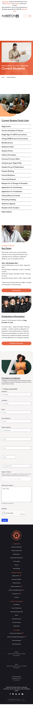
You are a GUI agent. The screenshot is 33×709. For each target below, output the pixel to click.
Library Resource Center (11, 195)
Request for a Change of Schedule (14, 183)
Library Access (15, 593)
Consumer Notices (16, 622)
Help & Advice (7, 212)
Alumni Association (16, 644)
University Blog (16, 568)
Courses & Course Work (11, 159)
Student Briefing (8, 171)
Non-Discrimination (16, 618)
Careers (16, 564)
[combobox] (16, 479)
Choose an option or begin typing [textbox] (12, 479)
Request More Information (16, 557)
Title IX (16, 615)
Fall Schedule (8, 3)
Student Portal (7, 151)
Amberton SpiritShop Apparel (16, 590)
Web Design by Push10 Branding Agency (18, 700)
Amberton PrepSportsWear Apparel (15, 636)
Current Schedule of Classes (12, 130)
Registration (5, 1)
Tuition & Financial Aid (16, 550)
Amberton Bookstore (16, 586)
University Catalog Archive (16, 611)
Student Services (16, 583)
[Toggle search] (25, 16)
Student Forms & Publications (13, 167)
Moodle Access (7, 143)
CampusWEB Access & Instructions (15, 139)
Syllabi (16, 3)
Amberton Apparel (8, 204)
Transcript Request (9, 179)
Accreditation (16, 604)
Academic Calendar (16, 579)
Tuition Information (9, 155)
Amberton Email (7, 147)
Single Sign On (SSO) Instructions (14, 135)
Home (3, 77)
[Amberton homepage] (10, 17)
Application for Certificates (12, 187)
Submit (4, 520)
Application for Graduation (12, 191)
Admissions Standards (16, 547)
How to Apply (16, 561)
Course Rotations (8, 175)
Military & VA (16, 626)
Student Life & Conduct (10, 208)
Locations (16, 597)
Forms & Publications (16, 608)
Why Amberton (16, 554)
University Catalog (9, 200)
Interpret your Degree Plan (12, 163)
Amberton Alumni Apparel (16, 633)
